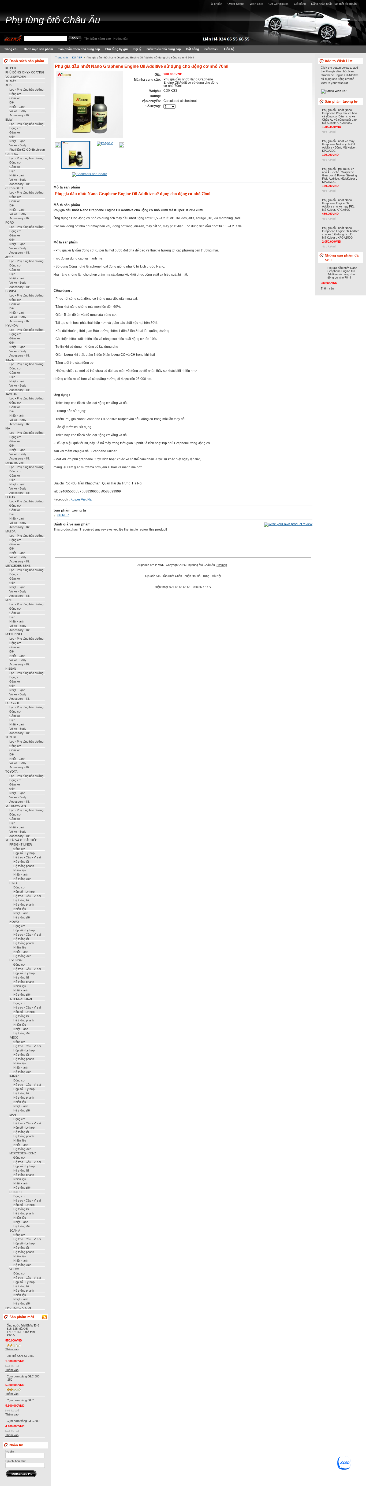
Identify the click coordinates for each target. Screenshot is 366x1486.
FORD (9, 222)
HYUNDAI (11, 325)
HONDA (10, 291)
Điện (12, 102)
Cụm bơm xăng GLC (20, 1400)
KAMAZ (14, 1076)
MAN (12, 1114)
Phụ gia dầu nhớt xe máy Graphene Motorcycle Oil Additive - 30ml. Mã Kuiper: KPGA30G (339, 145)
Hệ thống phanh (23, 866)
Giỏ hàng (300, 3)
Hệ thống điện (22, 878)
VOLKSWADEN (15, 76)
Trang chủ (61, 57)
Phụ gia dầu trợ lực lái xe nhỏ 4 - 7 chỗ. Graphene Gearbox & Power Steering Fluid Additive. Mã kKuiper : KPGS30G (339, 175)
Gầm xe (14, 98)
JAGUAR (11, 394)
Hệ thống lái (21, 861)
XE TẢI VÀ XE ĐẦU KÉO (21, 840)
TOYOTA (11, 771)
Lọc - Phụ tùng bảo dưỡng (26, 89)
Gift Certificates (278, 3)
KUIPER (10, 68)
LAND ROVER (14, 462)
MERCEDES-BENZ (18, 565)
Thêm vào (11, 1349)
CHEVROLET (14, 188)
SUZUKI (10, 737)
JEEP (9, 256)
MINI (8, 600)
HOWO (14, 921)
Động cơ (15, 93)
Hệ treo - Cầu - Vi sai (27, 857)
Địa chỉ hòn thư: (15, 1461)
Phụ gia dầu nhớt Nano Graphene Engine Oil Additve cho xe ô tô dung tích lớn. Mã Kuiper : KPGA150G (340, 232)
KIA (7, 428)
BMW (8, 119)
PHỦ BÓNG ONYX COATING (24, 72)
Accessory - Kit (19, 115)
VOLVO (14, 1269)
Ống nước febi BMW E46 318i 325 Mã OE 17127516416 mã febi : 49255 (23, 1330)
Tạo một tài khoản (345, 3)
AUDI (8, 85)
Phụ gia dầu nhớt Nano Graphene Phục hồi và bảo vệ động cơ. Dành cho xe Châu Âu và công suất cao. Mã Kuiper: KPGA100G (339, 116)
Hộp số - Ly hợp (24, 853)
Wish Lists (256, 3)
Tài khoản (215, 3)
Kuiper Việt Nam (82, 499)
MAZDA (10, 531)
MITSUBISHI (13, 634)
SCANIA (14, 1230)
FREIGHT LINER (20, 844)
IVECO (13, 1037)
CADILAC (11, 153)
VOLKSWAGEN (15, 805)
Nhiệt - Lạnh (17, 106)
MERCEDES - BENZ (22, 1153)
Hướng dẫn (120, 38)
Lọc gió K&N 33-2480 (20, 1355)
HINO (13, 883)
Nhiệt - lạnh (16, 415)
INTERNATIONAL (21, 998)
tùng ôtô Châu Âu (52, 20)
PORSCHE (12, 703)
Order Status (235, 3)
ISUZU (9, 359)
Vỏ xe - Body (17, 111)
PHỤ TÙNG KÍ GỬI (18, 1307)
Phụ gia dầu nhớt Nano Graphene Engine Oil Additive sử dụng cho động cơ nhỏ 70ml (342, 272)
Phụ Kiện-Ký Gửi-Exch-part (27, 149)
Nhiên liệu (19, 870)
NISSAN (10, 668)
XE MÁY (10, 81)
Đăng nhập (318, 3)
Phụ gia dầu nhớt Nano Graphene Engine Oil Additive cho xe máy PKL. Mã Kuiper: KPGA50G (338, 204)
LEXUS (10, 497)
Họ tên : (10, 1451)
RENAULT (16, 1192)
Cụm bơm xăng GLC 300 (23, 1420)
